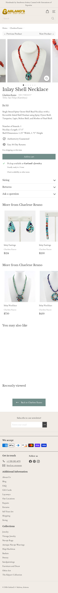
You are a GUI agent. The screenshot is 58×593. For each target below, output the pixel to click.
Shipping (6, 515)
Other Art (6, 570)
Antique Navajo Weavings (13, 544)
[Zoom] (46, 78)
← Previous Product (13, 33)
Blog (4, 481)
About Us (6, 477)
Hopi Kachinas (8, 549)
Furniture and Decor (11, 566)
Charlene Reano (16, 28)
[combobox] (29, 18)
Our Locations (8, 498)
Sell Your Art (7, 511)
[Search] (53, 18)
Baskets (5, 553)
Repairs (5, 503)
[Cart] (47, 11)
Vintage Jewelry (9, 536)
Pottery (5, 557)
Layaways (6, 494)
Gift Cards (7, 490)
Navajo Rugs (7, 540)
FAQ (4, 485)
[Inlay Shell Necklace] (20, 354)
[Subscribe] (44, 424)
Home (4, 28)
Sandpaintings (8, 561)
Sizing (5, 520)
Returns (5, 507)
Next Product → (46, 33)
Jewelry (5, 531)
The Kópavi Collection (12, 574)
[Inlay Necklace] (20, 293)
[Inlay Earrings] (20, 233)
